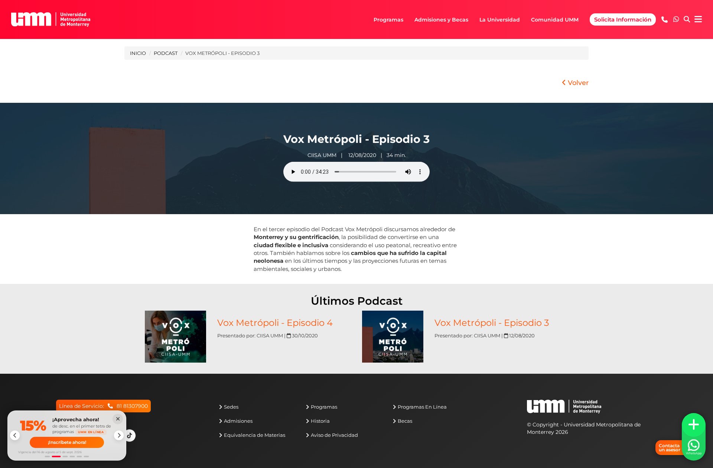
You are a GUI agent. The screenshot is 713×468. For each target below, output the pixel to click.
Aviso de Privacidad (334, 435)
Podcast (166, 53)
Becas (405, 421)
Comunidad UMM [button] (555, 19)
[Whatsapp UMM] (676, 19)
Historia (320, 421)
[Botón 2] (56, 456)
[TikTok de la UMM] (129, 435)
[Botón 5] (79, 456)
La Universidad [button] (499, 19)
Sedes (231, 407)
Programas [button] (388, 19)
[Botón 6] (86, 456)
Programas (324, 407)
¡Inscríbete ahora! (67, 442)
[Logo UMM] (50, 19)
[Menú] (698, 19)
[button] (676, 19)
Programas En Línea (422, 407)
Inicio (138, 53)
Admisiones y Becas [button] (441, 19)
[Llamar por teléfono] (664, 19)
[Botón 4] (72, 456)
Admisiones (238, 421)
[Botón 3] (65, 456)
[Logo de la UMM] (564, 410)
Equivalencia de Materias (254, 435)
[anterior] (15, 435)
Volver (577, 83)
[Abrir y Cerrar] (694, 425)
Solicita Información (622, 19)
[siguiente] (119, 435)
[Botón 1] (47, 456)
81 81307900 (132, 406)
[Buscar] (687, 19)
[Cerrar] (118, 419)
